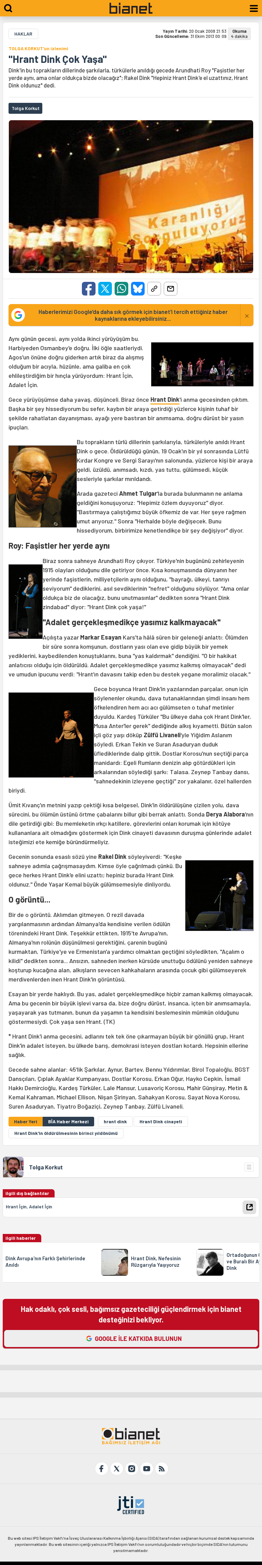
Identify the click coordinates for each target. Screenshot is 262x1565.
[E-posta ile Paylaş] (170, 289)
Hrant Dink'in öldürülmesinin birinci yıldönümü (66, 1133)
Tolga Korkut (46, 1167)
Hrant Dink (164, 399)
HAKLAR (23, 34)
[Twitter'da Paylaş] (105, 289)
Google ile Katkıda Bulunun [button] (138, 1338)
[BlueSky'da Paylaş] (138, 289)
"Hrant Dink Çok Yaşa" (58, 59)
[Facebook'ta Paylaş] (89, 289)
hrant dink (115, 1121)
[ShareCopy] (154, 289)
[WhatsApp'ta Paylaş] (121, 289)
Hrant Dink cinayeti (161, 1121)
